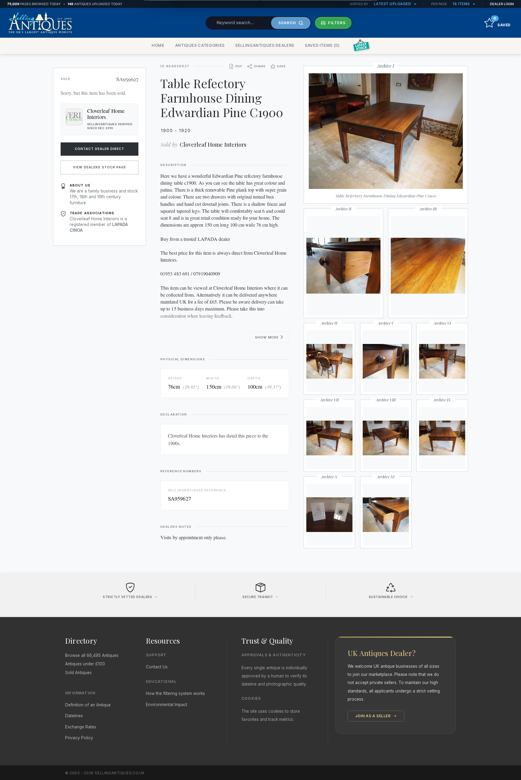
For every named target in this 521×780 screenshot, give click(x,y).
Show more (267, 337)
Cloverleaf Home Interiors (213, 144)
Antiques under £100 (85, 663)
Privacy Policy (79, 737)
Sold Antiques (78, 672)
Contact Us (157, 666)
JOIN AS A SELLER (373, 716)
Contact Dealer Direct (100, 149)
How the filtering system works (175, 693)
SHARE (260, 66)
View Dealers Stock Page (99, 167)
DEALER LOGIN (502, 4)
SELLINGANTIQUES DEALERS (264, 45)
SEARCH (287, 22)
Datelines (74, 715)
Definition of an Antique (88, 704)
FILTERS (337, 22)
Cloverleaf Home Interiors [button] (106, 113)
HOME (158, 45)
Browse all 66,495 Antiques (91, 655)
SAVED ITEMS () (322, 45)
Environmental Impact (166, 704)
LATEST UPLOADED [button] (393, 4)
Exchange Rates (80, 726)
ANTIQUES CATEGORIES (200, 45)
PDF (238, 66)
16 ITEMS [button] (462, 4)
